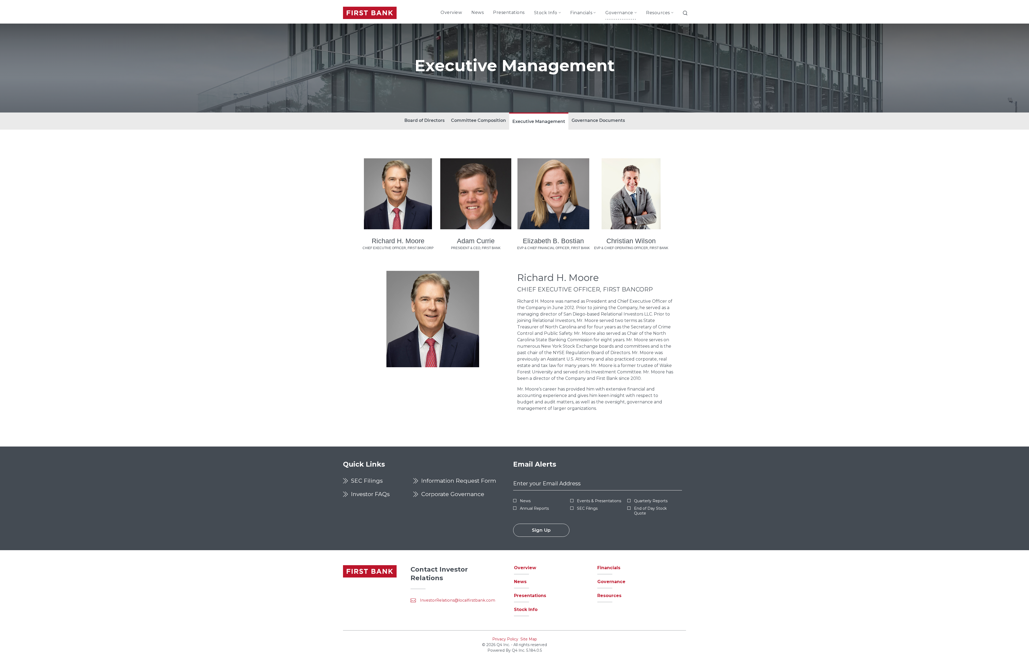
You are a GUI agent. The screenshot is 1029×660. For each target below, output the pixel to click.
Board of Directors (424, 120)
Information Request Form (458, 480)
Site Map (528, 639)
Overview (525, 567)
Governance (611, 581)
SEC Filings (367, 480)
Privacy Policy (505, 639)
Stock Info (526, 609)
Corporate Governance (452, 494)
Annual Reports (534, 508)
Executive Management (538, 121)
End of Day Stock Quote (650, 511)
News (525, 500)
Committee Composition (478, 120)
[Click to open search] (685, 13)
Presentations (530, 595)
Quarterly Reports (651, 500)
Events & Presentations (599, 500)
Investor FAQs (370, 494)
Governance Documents (598, 120)
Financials (608, 567)
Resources (609, 595)
